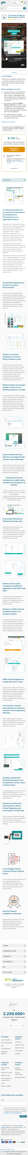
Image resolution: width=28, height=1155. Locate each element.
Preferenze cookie (5, 1075)
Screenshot (7, 956)
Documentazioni (19, 1050)
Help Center (18, 1042)
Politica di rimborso (19, 1044)
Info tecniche (7, 972)
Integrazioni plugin (9, 951)
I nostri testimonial (5, 1048)
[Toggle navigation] (2, 8)
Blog (2, 1045)
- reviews (18, 19)
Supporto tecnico (19, 1047)
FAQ (4, 967)
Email (2, 1100)
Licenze (3, 1083)
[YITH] (3, 2)
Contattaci (17, 1053)
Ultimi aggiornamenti (20, 1077)
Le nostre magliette (6, 1039)
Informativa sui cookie (6, 1072)
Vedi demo (14, 72)
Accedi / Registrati (15, 3)
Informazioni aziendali (6, 1042)
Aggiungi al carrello (14, 149)
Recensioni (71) (8, 961)
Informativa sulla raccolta (7, 1149)
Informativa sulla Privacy (16, 1112)
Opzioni (5, 945)
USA (8, 1127)
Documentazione (14, 168)
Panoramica (7, 180)
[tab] (14, 180)
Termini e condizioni (6, 1086)
